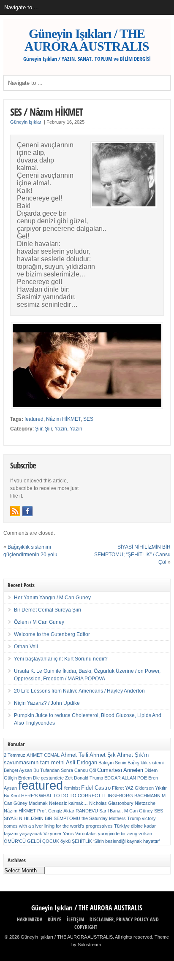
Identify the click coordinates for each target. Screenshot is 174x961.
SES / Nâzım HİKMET (46, 112)
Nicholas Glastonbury (111, 803)
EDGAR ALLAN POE (125, 777)
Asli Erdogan (81, 762)
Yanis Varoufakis (80, 833)
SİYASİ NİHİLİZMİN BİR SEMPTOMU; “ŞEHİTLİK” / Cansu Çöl (132, 554)
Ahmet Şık (103, 755)
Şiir (38, 429)
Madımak (38, 803)
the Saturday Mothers (104, 818)
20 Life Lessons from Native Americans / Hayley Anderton (79, 691)
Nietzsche (145, 803)
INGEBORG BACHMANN (134, 795)
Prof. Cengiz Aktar (55, 810)
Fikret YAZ (122, 787)
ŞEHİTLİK (82, 841)
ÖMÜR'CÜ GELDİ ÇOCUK (31, 841)
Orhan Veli (26, 647)
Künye (54, 919)
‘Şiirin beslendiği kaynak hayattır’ (126, 841)
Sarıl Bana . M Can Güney (126, 810)
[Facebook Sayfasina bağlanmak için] (27, 511)
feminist (72, 787)
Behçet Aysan (18, 770)
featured (34, 419)
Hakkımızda (29, 919)
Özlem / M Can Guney (39, 622)
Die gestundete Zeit (53, 777)
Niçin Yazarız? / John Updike (47, 703)
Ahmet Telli (74, 755)
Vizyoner (53, 833)
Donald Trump (88, 777)
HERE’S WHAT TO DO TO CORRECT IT (63, 795)
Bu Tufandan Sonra (53, 770)
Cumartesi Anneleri (120, 770)
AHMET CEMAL (43, 755)
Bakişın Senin (112, 762)
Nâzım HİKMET (63, 419)
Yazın (60, 429)
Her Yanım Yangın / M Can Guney (52, 598)
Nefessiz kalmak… (68, 803)
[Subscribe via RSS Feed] (15, 511)
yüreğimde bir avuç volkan (125, 833)
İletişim (75, 919)
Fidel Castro (96, 788)
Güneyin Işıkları (26, 122)
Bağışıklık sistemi (145, 762)
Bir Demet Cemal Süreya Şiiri (47, 610)
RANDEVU (87, 810)
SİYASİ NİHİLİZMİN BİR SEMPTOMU (42, 818)
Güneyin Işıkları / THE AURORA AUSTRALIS (86, 40)
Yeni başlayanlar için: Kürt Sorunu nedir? (61, 659)
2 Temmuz (14, 755)
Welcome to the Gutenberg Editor (52, 634)
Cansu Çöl (85, 770)
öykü (65, 841)
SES (88, 419)
